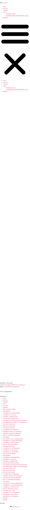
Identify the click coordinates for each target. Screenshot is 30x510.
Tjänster (5, 10)
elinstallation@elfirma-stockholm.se (14, 385)
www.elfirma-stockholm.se (11, 386)
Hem (4, 6)
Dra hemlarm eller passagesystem (13, 439)
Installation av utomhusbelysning (12, 440)
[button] (15, 48)
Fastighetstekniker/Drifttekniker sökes (17, 15)
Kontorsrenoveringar (9, 428)
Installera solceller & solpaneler (12, 433)
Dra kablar (6, 437)
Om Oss (5, 8)
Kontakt (5, 17)
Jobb (4, 12)
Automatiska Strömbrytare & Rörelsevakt (15, 420)
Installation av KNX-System (11, 442)
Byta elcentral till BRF (9, 409)
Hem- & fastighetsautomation (11, 435)
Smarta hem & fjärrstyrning (11, 418)
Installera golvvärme (9, 446)
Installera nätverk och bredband (12, 431)
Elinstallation (6, 411)
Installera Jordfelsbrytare (10, 416)
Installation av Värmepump (11, 452)
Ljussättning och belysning (11, 429)
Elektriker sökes (10, 14)
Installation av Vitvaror (9, 415)
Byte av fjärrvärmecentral (10, 444)
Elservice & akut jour (9, 424)
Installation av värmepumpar (11, 448)
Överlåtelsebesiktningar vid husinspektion (15, 422)
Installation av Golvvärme (10, 450)
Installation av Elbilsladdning (11, 413)
